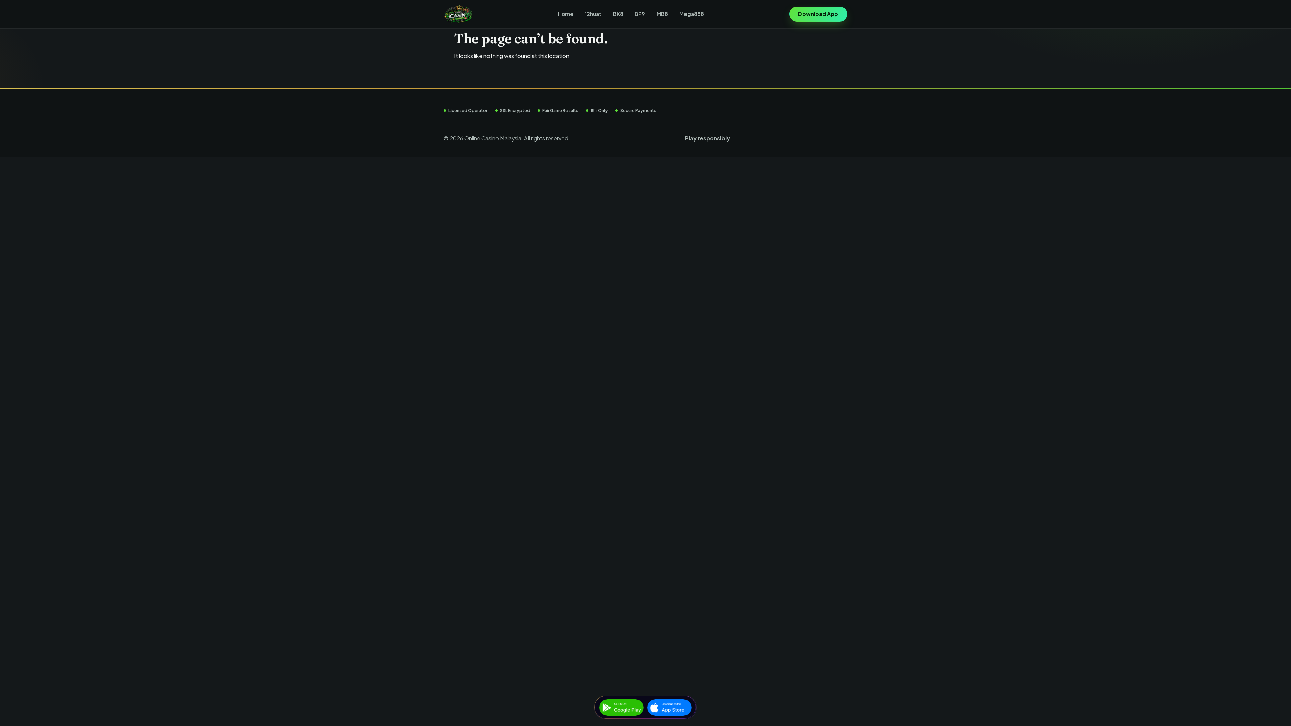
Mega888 (691, 14)
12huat (593, 14)
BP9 (640, 14)
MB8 (662, 14)
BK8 (618, 14)
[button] (818, 14)
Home (565, 14)
